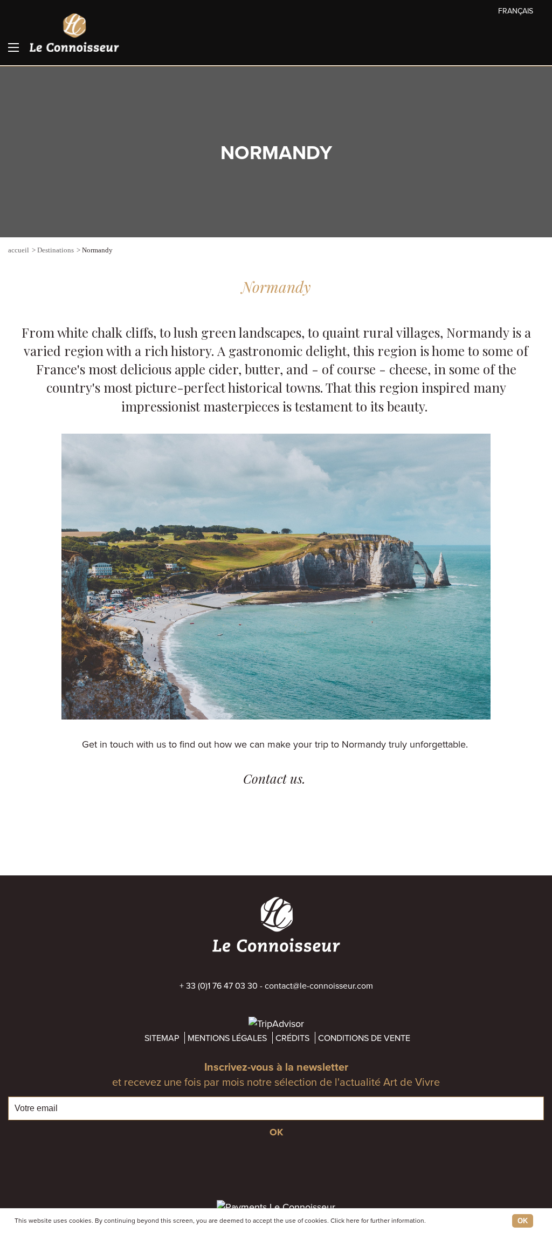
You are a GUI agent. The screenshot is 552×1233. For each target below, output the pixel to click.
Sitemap (161, 1038)
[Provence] (538, 251)
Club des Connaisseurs (541, 46)
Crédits (292, 1038)
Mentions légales (227, 1038)
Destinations (55, 250)
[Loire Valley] (490, 251)
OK (523, 1221)
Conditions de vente (364, 1038)
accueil (18, 250)
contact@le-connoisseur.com (319, 985)
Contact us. (276, 778)
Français (515, 10)
